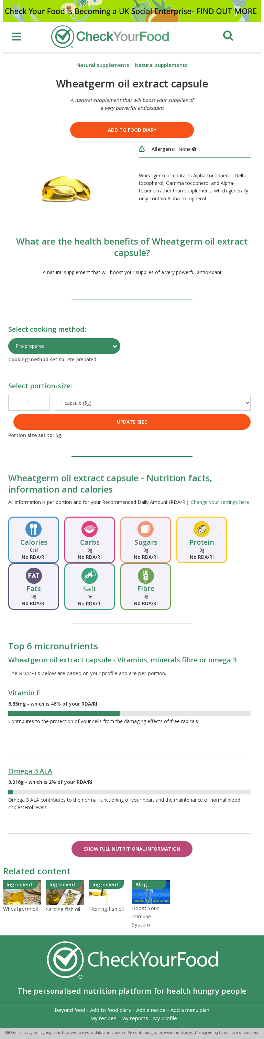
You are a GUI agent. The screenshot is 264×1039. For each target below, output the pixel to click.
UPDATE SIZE (132, 421)
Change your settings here (220, 502)
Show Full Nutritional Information (132, 849)
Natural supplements (102, 64)
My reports (134, 1018)
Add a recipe (151, 1009)
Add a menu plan (189, 1009)
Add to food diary (132, 130)
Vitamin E (24, 692)
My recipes (103, 1018)
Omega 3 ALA (30, 771)
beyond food (70, 1009)
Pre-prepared (30, 346)
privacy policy (32, 1032)
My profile (165, 1018)
